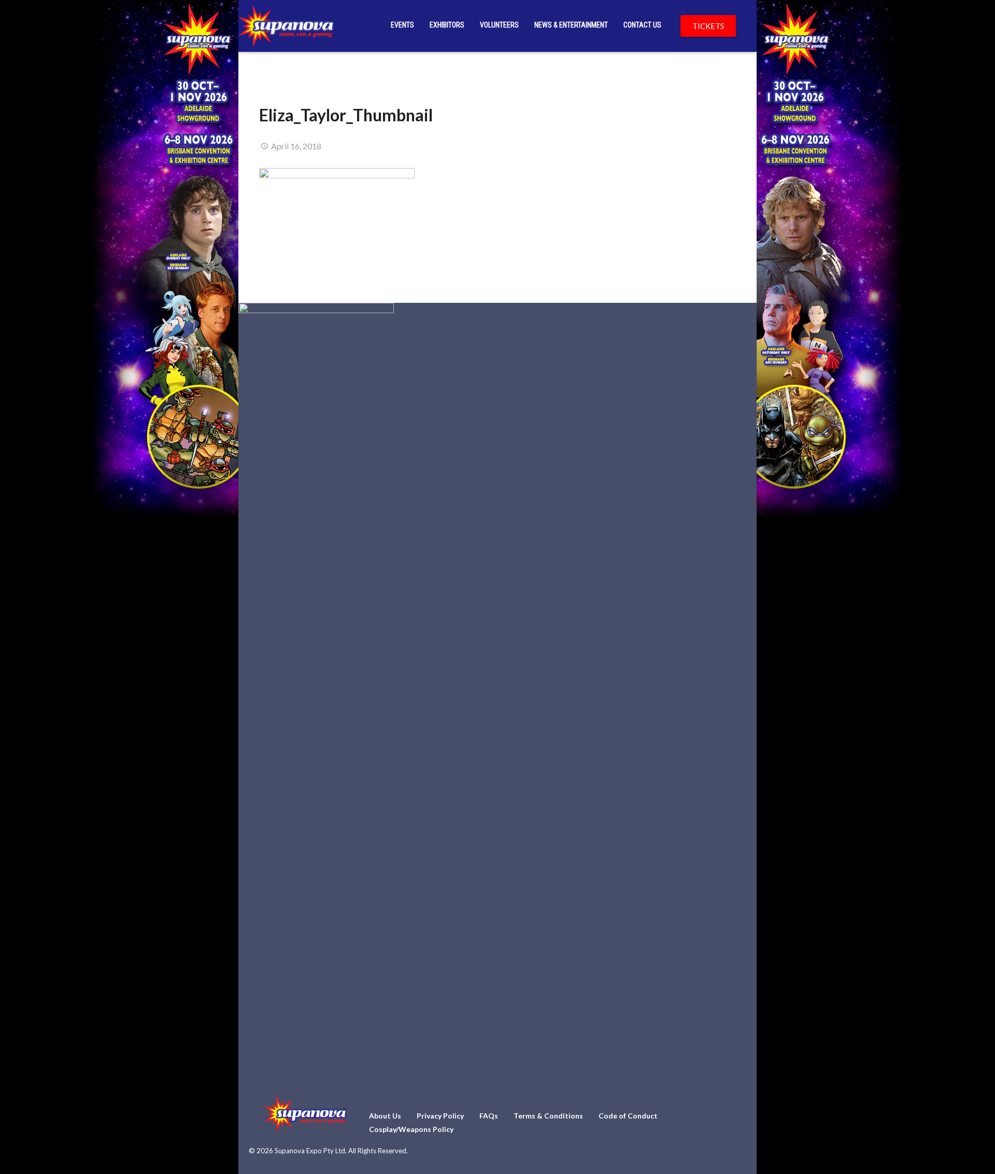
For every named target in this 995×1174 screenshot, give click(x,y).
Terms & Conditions (548, 1115)
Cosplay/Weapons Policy (411, 1129)
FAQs (488, 1115)
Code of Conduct (628, 1115)
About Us (385, 1115)
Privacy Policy (440, 1115)
